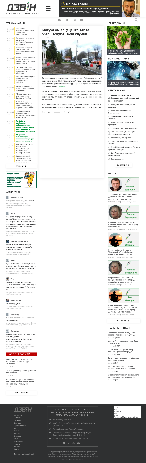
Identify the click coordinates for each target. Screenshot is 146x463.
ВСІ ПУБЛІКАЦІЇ (123, 321)
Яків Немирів (129, 257)
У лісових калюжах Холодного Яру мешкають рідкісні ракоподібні (18, 253)
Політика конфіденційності (24, 454)
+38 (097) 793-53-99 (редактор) (64, 423)
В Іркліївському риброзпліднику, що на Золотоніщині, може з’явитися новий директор (20, 233)
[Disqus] (72, 144)
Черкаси (17, 447)
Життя (16, 449)
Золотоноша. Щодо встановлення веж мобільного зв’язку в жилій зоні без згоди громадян (21, 381)
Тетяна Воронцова (131, 229)
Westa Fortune (16, 197)
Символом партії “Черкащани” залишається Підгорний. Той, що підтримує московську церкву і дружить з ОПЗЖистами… (122, 308)
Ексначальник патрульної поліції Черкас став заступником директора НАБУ (21, 324)
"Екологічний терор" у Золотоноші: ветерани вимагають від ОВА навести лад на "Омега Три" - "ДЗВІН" (20, 346)
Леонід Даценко (130, 202)
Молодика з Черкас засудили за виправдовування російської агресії (19, 272)
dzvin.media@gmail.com (62, 420)
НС (15, 428)
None (12, 213)
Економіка (17, 418)
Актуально (18, 415)
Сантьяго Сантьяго (19, 241)
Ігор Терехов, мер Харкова (121, 138)
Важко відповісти (117, 159)
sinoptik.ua (134, 417)
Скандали (17, 436)
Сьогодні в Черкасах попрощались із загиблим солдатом (19, 293)
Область (17, 431)
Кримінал (17, 420)
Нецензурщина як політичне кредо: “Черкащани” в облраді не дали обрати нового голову (123, 280)
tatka (12, 260)
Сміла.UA (61, 86)
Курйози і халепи (20, 426)
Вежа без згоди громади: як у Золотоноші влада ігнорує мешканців (19, 361)
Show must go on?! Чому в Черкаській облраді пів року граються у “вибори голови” (120, 252)
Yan (12, 279)
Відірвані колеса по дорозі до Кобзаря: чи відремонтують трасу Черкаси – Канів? (123, 224)
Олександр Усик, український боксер (124, 128)
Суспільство (18, 441)
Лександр (14, 314)
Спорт (16, 439)
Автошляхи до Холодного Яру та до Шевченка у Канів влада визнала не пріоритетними (122, 197)
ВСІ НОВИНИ (21, 166)
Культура (17, 423)
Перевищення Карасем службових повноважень (21, 371)
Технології (17, 444)
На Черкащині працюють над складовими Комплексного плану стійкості (18, 205)
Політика (17, 433)
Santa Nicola (15, 300)
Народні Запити (18, 354)
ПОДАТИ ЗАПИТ (21, 393)
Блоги (123, 202)
